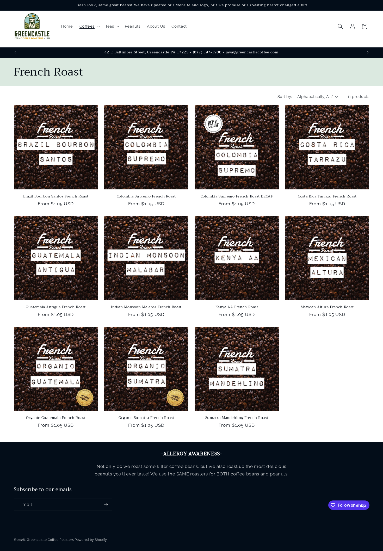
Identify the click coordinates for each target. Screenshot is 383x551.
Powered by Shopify (91, 540)
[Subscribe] (106, 504)
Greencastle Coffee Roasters (50, 540)
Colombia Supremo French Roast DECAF (237, 196)
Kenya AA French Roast (236, 307)
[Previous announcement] (15, 52)
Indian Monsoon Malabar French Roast (146, 307)
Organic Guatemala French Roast (56, 418)
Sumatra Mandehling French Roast (236, 418)
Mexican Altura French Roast (327, 307)
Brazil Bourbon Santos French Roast (55, 196)
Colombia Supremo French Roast (146, 196)
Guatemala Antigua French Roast (56, 307)
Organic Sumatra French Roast (146, 418)
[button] (89, 26)
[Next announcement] (367, 52)
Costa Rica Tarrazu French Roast (327, 196)
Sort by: (284, 96)
